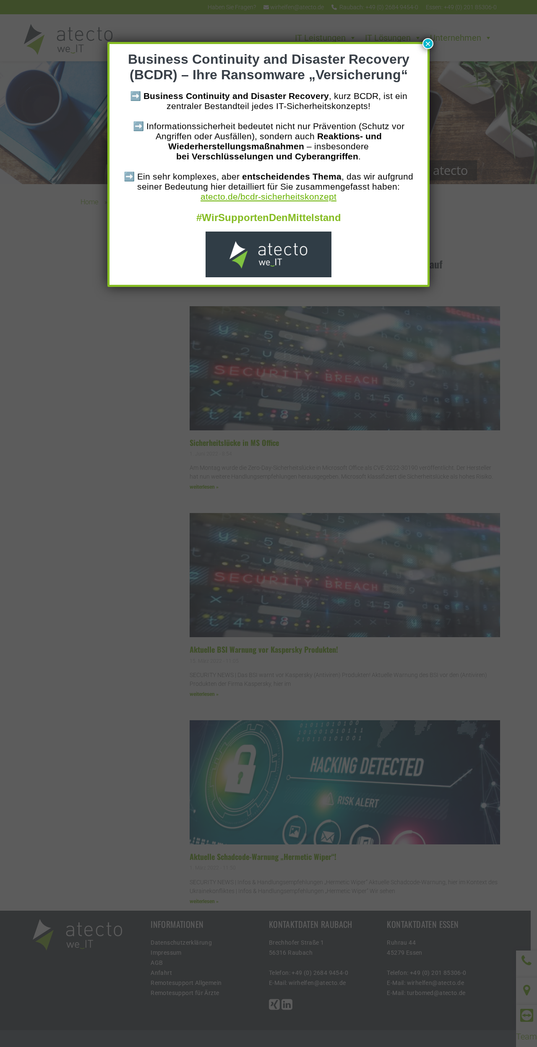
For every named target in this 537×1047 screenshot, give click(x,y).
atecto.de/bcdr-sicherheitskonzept (268, 196)
